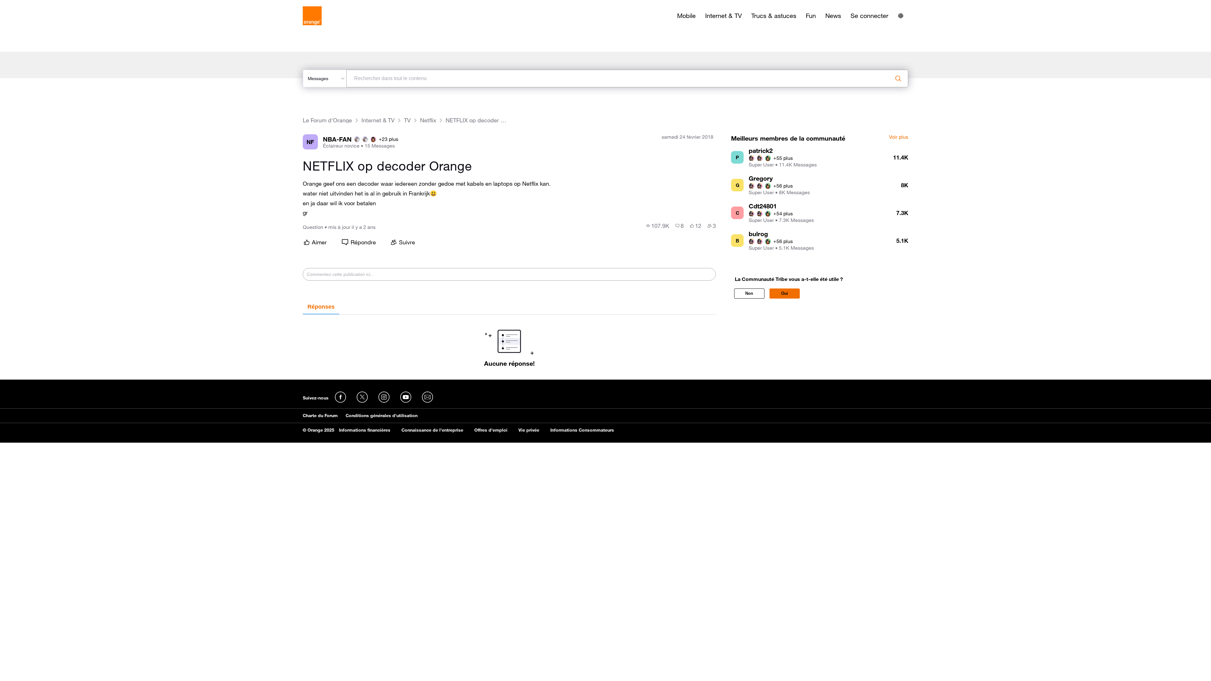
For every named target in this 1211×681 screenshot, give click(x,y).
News (833, 16)
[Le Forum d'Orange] (312, 16)
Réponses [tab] (321, 307)
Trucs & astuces (773, 16)
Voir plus (898, 137)
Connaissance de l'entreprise (432, 430)
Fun (811, 16)
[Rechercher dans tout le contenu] (898, 78)
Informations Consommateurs (582, 430)
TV (407, 120)
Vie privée (528, 430)
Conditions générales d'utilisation (382, 415)
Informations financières (364, 430)
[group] (657, 226)
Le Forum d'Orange (327, 120)
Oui (784, 293)
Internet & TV (723, 16)
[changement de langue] (900, 15)
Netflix (428, 120)
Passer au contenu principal (33, 5)
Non (749, 293)
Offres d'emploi (490, 430)
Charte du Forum (320, 415)
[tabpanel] (509, 341)
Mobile (686, 16)
